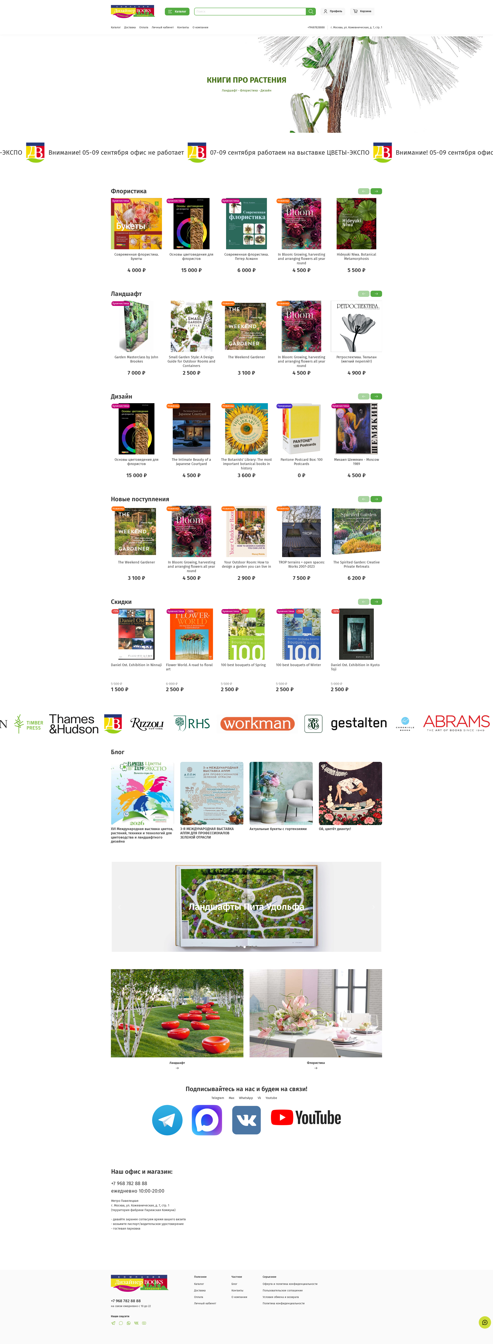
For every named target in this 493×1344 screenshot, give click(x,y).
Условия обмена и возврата (281, 1297)
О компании (200, 27)
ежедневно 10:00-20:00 (137, 1191)
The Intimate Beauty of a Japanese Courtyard (191, 462)
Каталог (180, 11)
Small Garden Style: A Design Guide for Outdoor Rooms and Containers (191, 361)
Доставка (130, 27)
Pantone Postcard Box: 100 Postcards (302, 462)
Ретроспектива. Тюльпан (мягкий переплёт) (356, 359)
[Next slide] (373, 907)
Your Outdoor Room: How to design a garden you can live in (246, 564)
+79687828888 (316, 27)
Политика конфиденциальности (284, 1303)
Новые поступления (140, 499)
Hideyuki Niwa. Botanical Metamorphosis (356, 256)
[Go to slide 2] (241, 947)
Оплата (143, 27)
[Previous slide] (119, 907)
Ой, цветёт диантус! (335, 829)
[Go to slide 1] (237, 947)
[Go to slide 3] (244, 947)
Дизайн (121, 396)
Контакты (183, 27)
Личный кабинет (163, 27)
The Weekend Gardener (246, 357)
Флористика (129, 191)
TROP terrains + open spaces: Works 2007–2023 (301, 564)
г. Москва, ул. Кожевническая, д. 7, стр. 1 (356, 27)
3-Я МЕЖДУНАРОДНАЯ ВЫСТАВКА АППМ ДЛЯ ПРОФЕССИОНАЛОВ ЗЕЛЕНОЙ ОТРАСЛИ (207, 833)
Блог (234, 1284)
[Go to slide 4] (248, 947)
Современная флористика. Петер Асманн (246, 256)
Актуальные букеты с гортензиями (278, 829)
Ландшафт (126, 293)
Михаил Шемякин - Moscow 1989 (356, 462)
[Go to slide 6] (256, 947)
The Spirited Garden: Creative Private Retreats (356, 564)
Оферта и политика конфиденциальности (290, 1284)
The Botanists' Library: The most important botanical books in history (246, 464)
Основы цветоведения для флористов (191, 256)
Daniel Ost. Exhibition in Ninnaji (136, 665)
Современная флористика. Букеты (136, 256)
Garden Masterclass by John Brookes (136, 359)
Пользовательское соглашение (283, 1290)
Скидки (121, 601)
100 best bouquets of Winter (298, 665)
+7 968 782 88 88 (129, 1183)
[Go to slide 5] (252, 947)
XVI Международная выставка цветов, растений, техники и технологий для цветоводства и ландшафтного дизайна (142, 835)
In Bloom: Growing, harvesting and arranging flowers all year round (301, 258)
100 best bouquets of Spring (243, 665)
